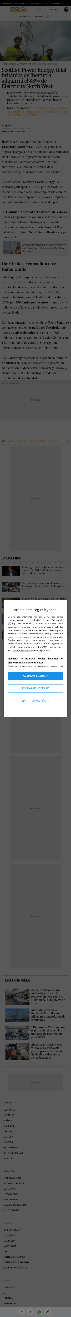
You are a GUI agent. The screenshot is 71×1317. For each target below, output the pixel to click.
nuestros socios (55, 616)
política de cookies (22, 650)
